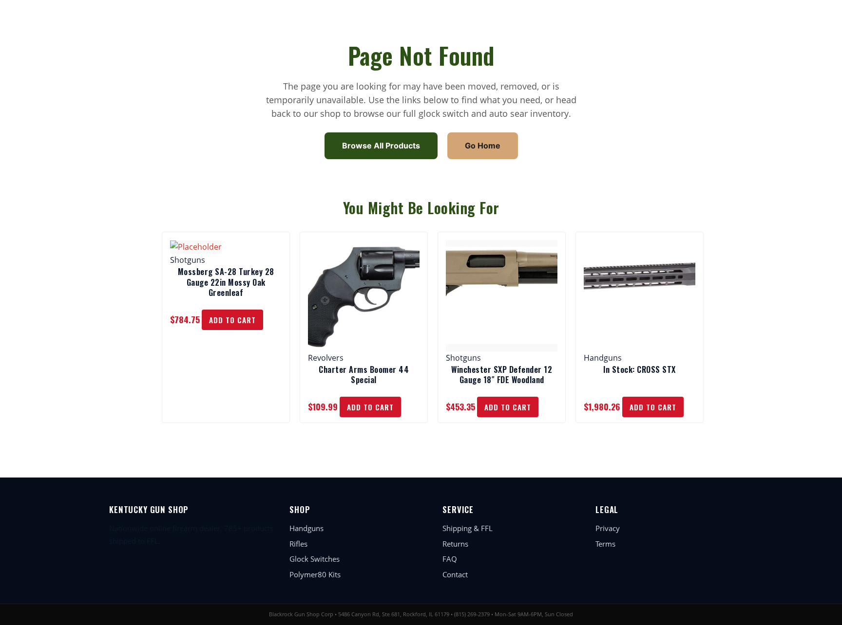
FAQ (449, 559)
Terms (605, 544)
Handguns (306, 528)
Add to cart (232, 319)
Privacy (607, 528)
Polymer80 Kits (315, 574)
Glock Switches (314, 559)
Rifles (298, 544)
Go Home (482, 145)
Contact (455, 574)
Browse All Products (381, 145)
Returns (455, 544)
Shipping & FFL (467, 528)
